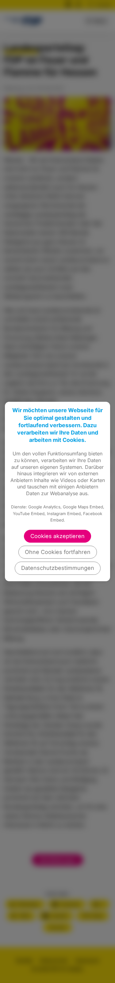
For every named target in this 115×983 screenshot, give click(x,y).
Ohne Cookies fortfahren (57, 552)
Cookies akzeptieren (57, 536)
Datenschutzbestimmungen (57, 568)
